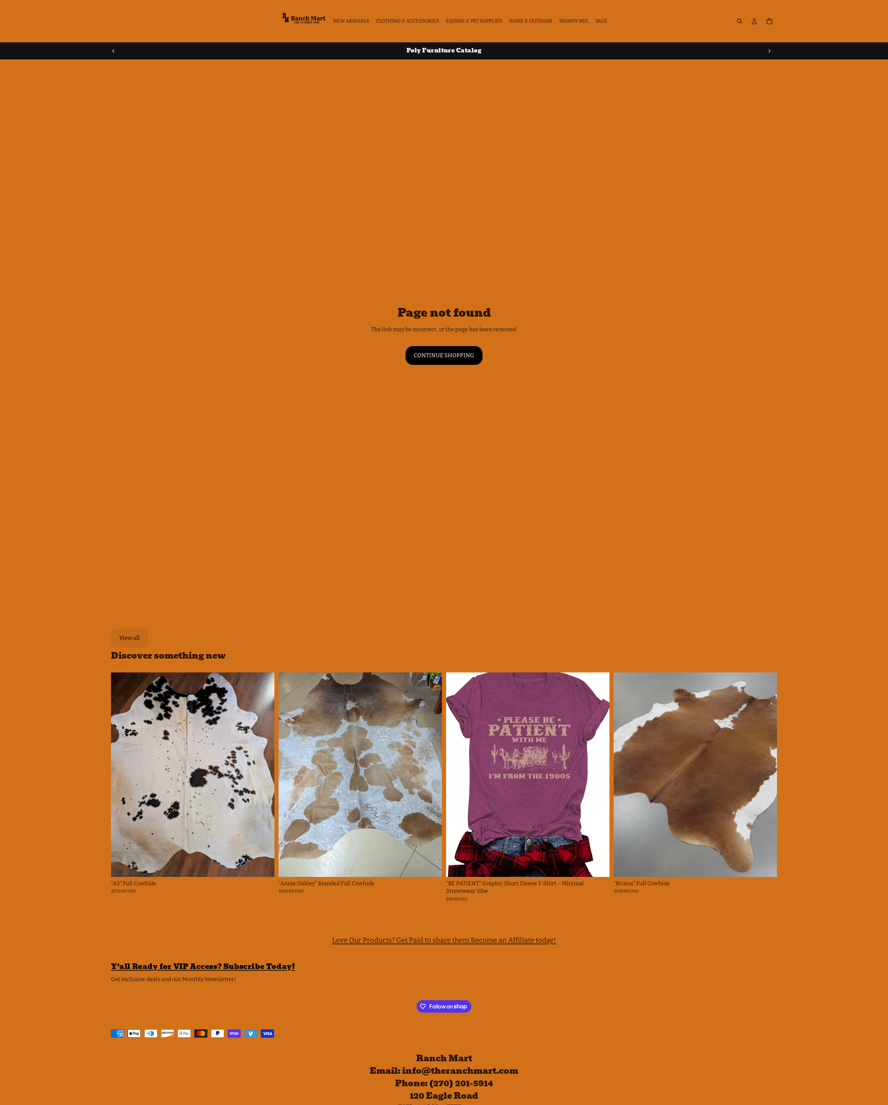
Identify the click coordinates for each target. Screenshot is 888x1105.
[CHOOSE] (598, 866)
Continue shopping (444, 355)
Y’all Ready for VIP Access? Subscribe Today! (203, 966)
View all (129, 638)
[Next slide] (769, 50)
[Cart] (769, 21)
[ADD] (263, 866)
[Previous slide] (113, 50)
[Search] (739, 21)
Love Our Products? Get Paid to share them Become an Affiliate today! (444, 940)
